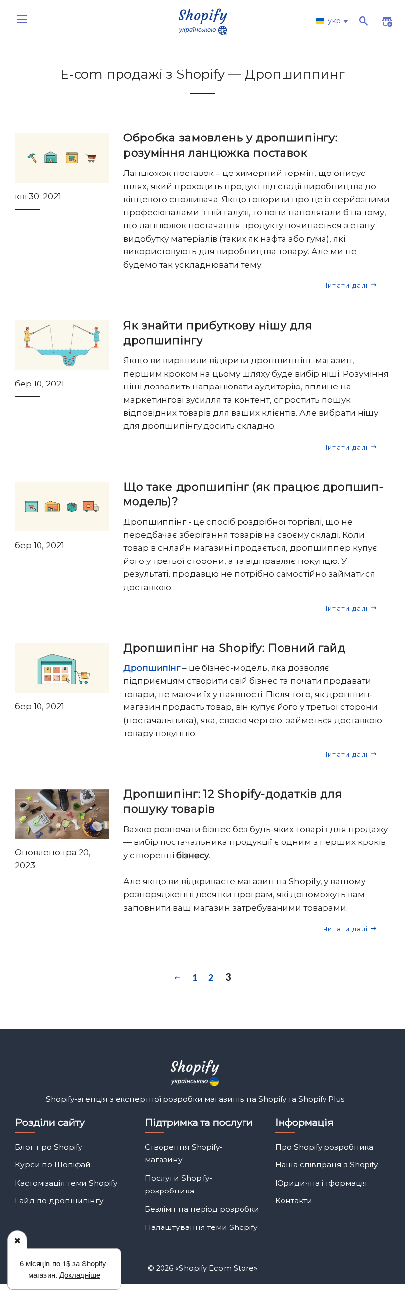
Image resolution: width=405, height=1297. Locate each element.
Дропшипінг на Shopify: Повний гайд (234, 648)
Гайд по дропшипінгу (59, 1200)
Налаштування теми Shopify (201, 1227)
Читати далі (346, 285)
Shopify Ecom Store (216, 1268)
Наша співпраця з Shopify (326, 1164)
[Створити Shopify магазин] (381, 22)
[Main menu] (22, 19)
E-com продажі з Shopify (144, 74)
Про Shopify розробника (324, 1147)
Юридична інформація (321, 1183)
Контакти (293, 1200)
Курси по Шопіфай (53, 1164)
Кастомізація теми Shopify (66, 1183)
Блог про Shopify (48, 1147)
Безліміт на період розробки (202, 1209)
